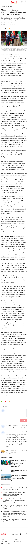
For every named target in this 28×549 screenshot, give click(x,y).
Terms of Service (5, 543)
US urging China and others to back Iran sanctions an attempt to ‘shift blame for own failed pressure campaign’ (14, 500)
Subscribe (23, 2)
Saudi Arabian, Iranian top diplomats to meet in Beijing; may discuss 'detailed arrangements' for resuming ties (19, 463)
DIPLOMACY (9, 6)
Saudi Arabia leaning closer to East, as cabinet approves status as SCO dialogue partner (19, 477)
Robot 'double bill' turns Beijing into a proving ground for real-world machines (14, 520)
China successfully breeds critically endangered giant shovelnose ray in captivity (15, 488)
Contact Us (4, 541)
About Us (3, 539)
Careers (16, 539)
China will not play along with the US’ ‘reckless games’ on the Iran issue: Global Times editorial (15, 507)
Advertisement (17, 541)
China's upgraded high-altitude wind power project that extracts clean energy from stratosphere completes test (14, 494)
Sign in (21, 1)
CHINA (3, 6)
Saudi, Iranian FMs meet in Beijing (19, 470)
